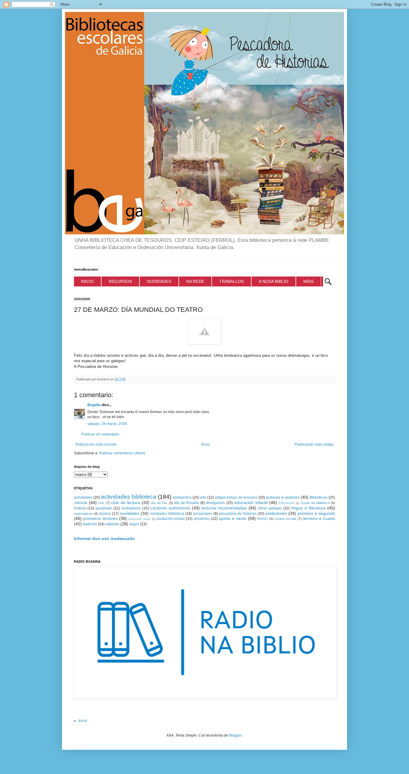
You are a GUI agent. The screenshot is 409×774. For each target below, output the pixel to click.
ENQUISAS (287, 503)
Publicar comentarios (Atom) (122, 453)
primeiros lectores (100, 518)
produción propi (139, 518)
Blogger (235, 735)
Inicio (205, 444)
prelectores (276, 513)
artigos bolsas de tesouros (236, 497)
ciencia (80, 502)
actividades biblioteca (128, 497)
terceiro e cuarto (319, 518)
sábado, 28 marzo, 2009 (107, 424)
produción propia (171, 519)
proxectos (202, 519)
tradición (90, 524)
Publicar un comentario (100, 434)
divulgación (215, 503)
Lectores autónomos (170, 508)
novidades (129, 513)
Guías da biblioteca (315, 503)
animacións (182, 497)
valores (112, 523)
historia (80, 508)
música (105, 514)
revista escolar (285, 518)
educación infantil (251, 502)
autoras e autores (282, 497)
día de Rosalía (186, 503)
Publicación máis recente (95, 444)
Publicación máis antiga (314, 444)
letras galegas (270, 508)
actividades (83, 497)
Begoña (94, 405)
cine (101, 503)
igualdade (104, 508)
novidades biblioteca (167, 514)
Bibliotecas (319, 497)
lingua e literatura (308, 508)
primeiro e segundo (316, 513)
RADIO (262, 518)
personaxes (202, 514)
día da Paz (159, 503)
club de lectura (125, 502)
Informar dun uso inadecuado (104, 538)
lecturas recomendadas (224, 508)
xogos (134, 524)
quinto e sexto (232, 518)
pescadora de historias (238, 514)
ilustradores (131, 508)
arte (203, 497)
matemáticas (83, 513)
